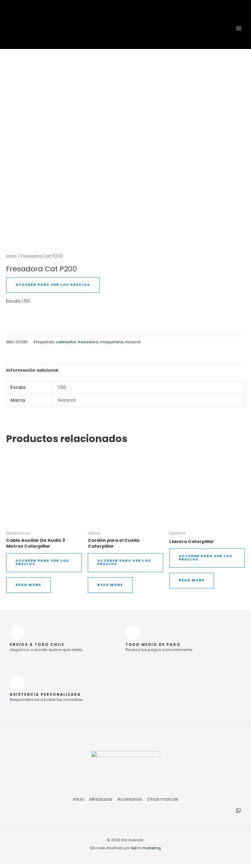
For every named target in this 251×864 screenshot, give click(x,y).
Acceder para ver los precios (53, 284)
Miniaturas (100, 799)
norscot (132, 342)
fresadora (88, 342)
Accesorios (129, 799)
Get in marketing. (146, 848)
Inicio (11, 256)
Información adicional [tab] (32, 370)
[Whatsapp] (238, 810)
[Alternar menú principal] (239, 28)
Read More (28, 585)
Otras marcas (162, 799)
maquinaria (111, 342)
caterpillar (66, 342)
